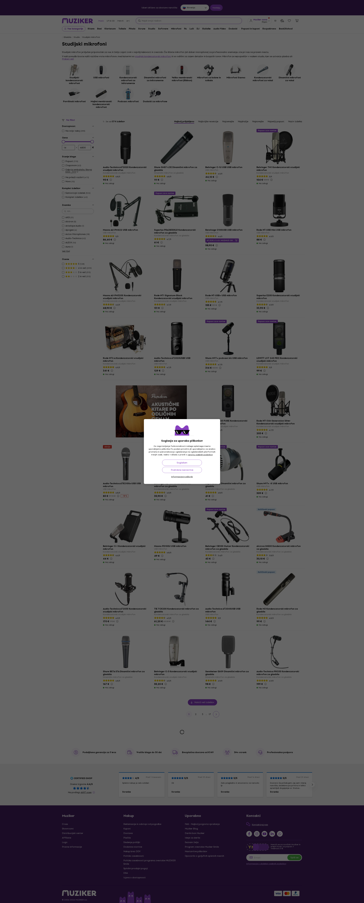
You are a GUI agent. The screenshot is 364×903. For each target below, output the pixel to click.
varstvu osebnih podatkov (200, 454)
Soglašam (182, 462)
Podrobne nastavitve (182, 470)
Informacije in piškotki (182, 476)
